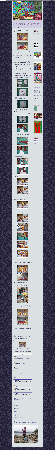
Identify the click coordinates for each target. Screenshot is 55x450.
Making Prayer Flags (15, 23)
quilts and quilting (16, 354)
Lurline (15, 366)
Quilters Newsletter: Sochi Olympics (37, 95)
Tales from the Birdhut (16, 416)
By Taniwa (15, 404)
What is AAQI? (28, 23)
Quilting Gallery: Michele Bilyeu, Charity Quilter (37, 91)
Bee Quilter (16, 388)
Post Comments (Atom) (18, 399)
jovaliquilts (16, 357)
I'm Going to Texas (16, 408)
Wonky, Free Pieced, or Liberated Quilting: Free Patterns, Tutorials (31, 24)
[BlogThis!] (23, 353)
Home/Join (35, 140)
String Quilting (21, 24)
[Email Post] (21, 353)
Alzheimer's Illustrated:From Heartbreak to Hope (36, 23)
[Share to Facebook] (24, 353)
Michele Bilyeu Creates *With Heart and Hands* (37, 87)
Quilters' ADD (28, 20)
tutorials (19, 354)
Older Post (30, 398)
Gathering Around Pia (29, 27)
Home (22, 398)
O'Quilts (15, 413)
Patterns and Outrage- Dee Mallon (17, 414)
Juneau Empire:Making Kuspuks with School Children (37, 103)
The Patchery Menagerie (16, 418)
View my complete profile (36, 35)
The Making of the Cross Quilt (16, 24)
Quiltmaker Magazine (36, 90)
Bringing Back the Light (15, 27)
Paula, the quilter (16, 380)
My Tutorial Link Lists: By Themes (35, 20)
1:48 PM (15, 378)
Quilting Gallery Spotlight (36, 94)
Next (37, 140)
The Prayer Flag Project (36, 98)
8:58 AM (16, 386)
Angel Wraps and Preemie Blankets (21, 23)
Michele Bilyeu (16, 353)
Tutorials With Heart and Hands (22, 354)
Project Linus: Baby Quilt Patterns (37, 92)
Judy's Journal (15, 410)
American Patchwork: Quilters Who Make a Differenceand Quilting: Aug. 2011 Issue (37, 89)
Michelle (16, 384)
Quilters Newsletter (36, 97)
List (36, 140)
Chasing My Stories (16, 405)
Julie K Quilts (15, 411)
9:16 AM (16, 364)
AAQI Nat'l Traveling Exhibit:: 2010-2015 (37, 100)
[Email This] (22, 353)
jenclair (15, 371)
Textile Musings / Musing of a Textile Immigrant (18, 417)
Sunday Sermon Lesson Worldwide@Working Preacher (37, 93)
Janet (15, 376)
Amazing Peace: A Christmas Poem (22, 27)
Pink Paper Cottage (16, 415)
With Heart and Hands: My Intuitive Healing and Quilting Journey (19, 20)
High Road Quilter (15, 407)
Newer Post (15, 398)
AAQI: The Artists (35, 101)
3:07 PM (15, 391)
